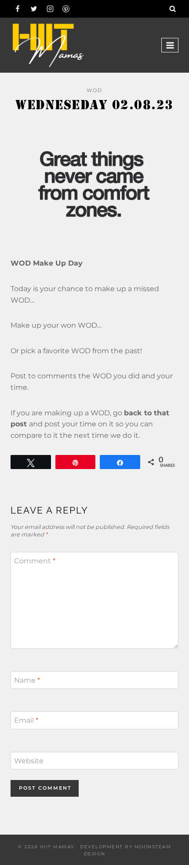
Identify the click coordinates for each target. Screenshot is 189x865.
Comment (34, 560)
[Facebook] (18, 9)
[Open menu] (169, 45)
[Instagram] (50, 9)
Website (29, 760)
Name (27, 680)
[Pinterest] (66, 9)
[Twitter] (34, 9)
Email (26, 720)
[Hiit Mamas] (48, 45)
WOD (94, 90)
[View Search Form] (172, 9)
